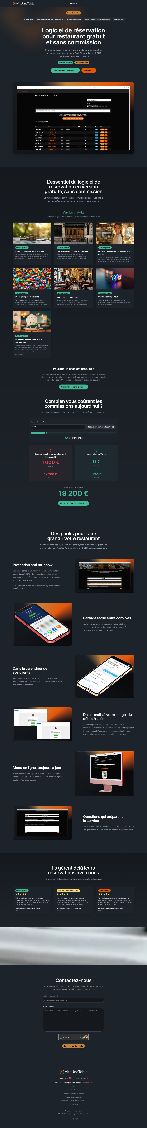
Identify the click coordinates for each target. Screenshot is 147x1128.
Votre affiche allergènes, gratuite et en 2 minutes (73, 1114)
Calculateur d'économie (74, 19)
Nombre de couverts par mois (41, 422)
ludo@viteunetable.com (85, 989)
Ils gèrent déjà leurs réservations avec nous (97, 19)
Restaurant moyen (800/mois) (101, 427)
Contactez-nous (119, 19)
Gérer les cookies (73, 1104)
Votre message (48, 1006)
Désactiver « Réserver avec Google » (73, 1100)
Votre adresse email (50, 996)
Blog (73, 1086)
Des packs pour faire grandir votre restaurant (50, 19)
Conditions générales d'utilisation (73, 1093)
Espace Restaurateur (73, 13)
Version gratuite (28, 19)
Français (72, 3)
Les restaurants (73, 1119)
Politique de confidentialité (73, 1097)
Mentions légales (73, 1090)
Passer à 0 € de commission (72, 503)
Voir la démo (89, 70)
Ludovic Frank (87, 1083)
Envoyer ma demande (73, 1046)
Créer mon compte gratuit (64, 70)
